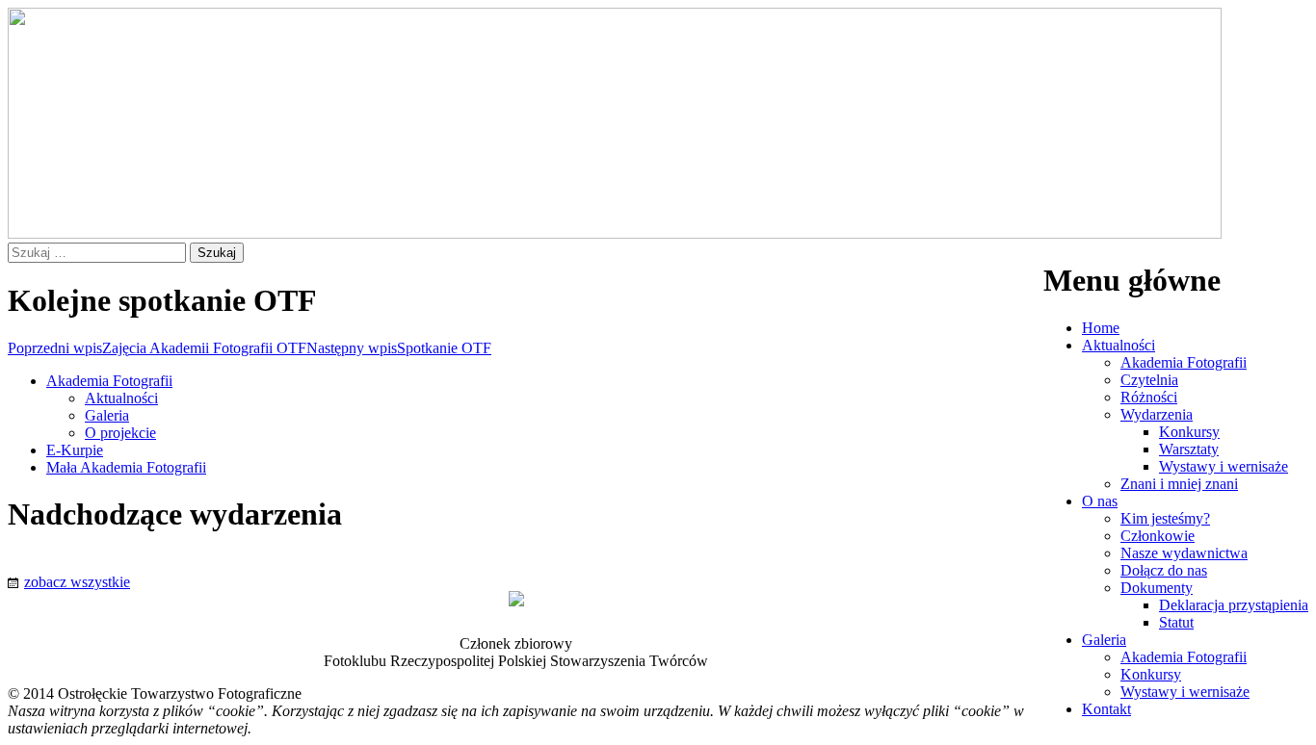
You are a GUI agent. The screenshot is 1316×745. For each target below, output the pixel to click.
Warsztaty (1189, 449)
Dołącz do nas (1163, 570)
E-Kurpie (74, 450)
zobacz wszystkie (77, 582)
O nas (1100, 501)
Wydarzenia (1156, 414)
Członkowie (1157, 535)
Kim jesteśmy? (1165, 518)
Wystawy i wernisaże (1223, 466)
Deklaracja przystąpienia (1233, 605)
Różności (1148, 397)
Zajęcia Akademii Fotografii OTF (157, 348)
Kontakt (1106, 709)
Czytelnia (1149, 380)
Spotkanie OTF (398, 348)
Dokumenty (1156, 587)
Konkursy (1189, 432)
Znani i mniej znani (1179, 483)
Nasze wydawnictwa (1184, 553)
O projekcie (120, 432)
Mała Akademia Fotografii (126, 467)
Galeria (1104, 639)
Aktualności (1118, 345)
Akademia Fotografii (1183, 362)
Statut (1176, 622)
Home (1100, 328)
